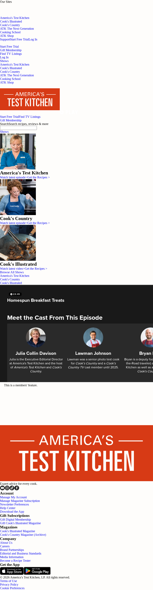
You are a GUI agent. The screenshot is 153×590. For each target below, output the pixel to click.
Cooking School (10, 79)
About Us (6, 542)
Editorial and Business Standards (20, 553)
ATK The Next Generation (17, 75)
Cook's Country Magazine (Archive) (23, 534)
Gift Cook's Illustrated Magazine (20, 523)
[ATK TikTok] (12, 489)
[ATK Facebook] (16, 489)
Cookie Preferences (12, 588)
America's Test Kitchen (14, 64)
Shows (4, 131)
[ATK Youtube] (2, 489)
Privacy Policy (9, 584)
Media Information (12, 557)
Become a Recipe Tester (15, 560)
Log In (33, 39)
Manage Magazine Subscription (20, 500)
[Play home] (69, 113)
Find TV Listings (11, 53)
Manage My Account (13, 497)
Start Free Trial (19, 39)
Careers (5, 546)
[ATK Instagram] (7, 489)
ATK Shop (7, 82)
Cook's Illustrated (11, 68)
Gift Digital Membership (15, 519)
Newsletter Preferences (14, 504)
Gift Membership (11, 50)
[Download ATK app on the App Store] (12, 573)
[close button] (1, 389)
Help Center (7, 508)
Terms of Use (8, 581)
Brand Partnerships (12, 550)
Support (5, 39)
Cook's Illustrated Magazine (17, 531)
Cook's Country (10, 71)
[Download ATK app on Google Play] (37, 573)
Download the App (12, 511)
